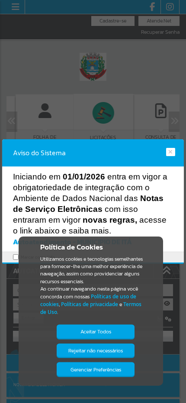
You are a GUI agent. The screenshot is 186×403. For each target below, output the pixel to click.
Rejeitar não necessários (95, 351)
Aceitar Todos (95, 332)
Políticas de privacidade (89, 304)
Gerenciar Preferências (96, 370)
